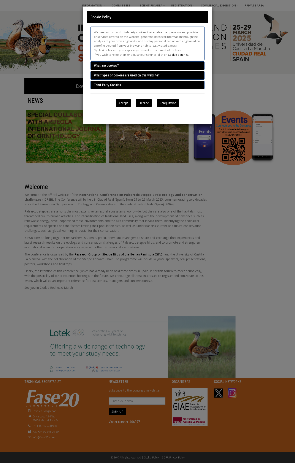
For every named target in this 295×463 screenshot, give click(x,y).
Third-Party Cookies (107, 85)
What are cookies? (106, 65)
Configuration (168, 103)
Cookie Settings (178, 55)
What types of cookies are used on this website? (127, 75)
